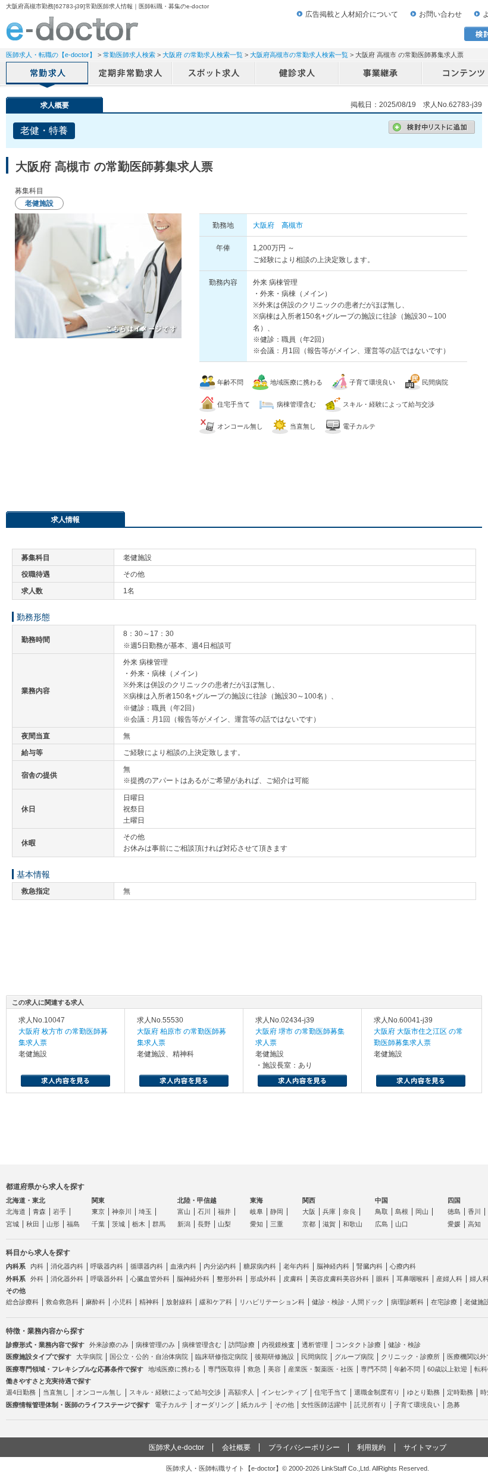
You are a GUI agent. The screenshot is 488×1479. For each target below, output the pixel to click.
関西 (308, 1200)
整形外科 (230, 1278)
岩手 (59, 1211)
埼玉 (145, 1211)
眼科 (382, 1278)
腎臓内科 (369, 1266)
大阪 (308, 1211)
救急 (254, 1369)
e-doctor (72, 28)
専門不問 (374, 1369)
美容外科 (356, 1278)
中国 (381, 1200)
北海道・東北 (25, 1200)
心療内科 (403, 1266)
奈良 (349, 1211)
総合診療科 (22, 1301)
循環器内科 (146, 1266)
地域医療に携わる (174, 1369)
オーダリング (214, 1404)
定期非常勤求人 (131, 74)
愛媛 (454, 1224)
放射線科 (179, 1301)
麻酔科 (95, 1301)
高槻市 (292, 225)
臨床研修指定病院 (221, 1356)
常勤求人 (47, 74)
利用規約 (371, 1447)
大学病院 (89, 1356)
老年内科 (296, 1266)
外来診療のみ (109, 1344)
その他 (284, 1404)
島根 (401, 1211)
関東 (98, 1200)
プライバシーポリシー (304, 1447)
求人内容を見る (65, 1081)
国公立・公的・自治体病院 (149, 1356)
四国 (454, 1200)
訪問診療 (242, 1344)
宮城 (12, 1224)
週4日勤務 (21, 1392)
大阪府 (263, 225)
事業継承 (381, 74)
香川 (474, 1211)
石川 (204, 1211)
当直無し (56, 1392)
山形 (53, 1224)
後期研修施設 (274, 1356)
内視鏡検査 (278, 1344)
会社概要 (236, 1447)
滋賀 (329, 1224)
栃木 (138, 1224)
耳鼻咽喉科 (412, 1278)
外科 (36, 1278)
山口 (401, 1224)
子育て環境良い (417, 1404)
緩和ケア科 (215, 1301)
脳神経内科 (333, 1266)
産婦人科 (449, 1278)
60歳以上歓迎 (447, 1369)
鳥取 (381, 1211)
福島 (73, 1224)
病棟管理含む (201, 1344)
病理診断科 (407, 1301)
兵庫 (329, 1211)
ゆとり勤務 (423, 1392)
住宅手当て (330, 1392)
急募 (453, 1404)
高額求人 (241, 1392)
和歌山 (352, 1224)
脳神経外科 (193, 1278)
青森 (39, 1211)
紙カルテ (254, 1404)
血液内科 (183, 1266)
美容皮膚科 (326, 1278)
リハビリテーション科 (272, 1301)
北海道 (16, 1211)
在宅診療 (444, 1301)
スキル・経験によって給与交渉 (175, 1392)
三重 (276, 1224)
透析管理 (315, 1344)
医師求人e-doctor (176, 1447)
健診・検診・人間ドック (348, 1301)
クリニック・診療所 (410, 1356)
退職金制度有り (377, 1392)
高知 (474, 1224)
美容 (274, 1369)
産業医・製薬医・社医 (321, 1369)
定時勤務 (460, 1392)
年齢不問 (407, 1369)
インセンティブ (284, 1392)
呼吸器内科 (106, 1266)
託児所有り (370, 1404)
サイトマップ (424, 1447)
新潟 (183, 1224)
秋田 (32, 1224)
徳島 (454, 1211)
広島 (381, 1224)
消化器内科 (67, 1266)
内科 (36, 1266)
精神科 (149, 1301)
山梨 (224, 1224)
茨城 (118, 1224)
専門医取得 (224, 1369)
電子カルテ (171, 1404)
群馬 (158, 1224)
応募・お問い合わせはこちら (244, 467)
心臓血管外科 (150, 1278)
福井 (224, 1211)
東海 (256, 1200)
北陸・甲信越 (197, 1200)
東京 (98, 1211)
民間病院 (314, 1356)
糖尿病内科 (259, 1266)
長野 (204, 1224)
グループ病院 (354, 1356)
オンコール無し (99, 1392)
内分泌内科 (220, 1266)
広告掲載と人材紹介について (351, 14)
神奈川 (122, 1211)
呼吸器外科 (106, 1278)
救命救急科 (62, 1301)
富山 (183, 1211)
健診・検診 (404, 1344)
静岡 (276, 1211)
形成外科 (263, 1278)
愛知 (256, 1224)
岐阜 (256, 1211)
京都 (308, 1224)
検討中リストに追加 (432, 127)
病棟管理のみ (155, 1344)
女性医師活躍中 (324, 1404)
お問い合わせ (440, 14)
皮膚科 (293, 1278)
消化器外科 (67, 1278)
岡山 (421, 1211)
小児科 (122, 1301)
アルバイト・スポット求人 (214, 74)
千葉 (98, 1224)
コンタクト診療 (358, 1344)
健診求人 (297, 74)
